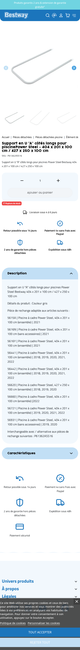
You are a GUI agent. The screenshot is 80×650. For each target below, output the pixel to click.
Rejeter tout (40, 642)
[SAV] (54, 15)
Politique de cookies (13, 623)
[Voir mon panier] (67, 15)
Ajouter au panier (40, 192)
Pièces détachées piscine (49, 137)
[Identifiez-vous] (61, 15)
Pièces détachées (22, 137)
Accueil (5, 137)
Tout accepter (40, 632)
